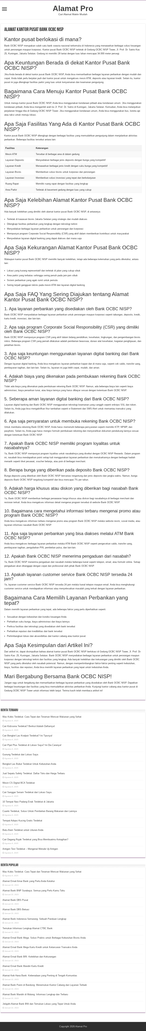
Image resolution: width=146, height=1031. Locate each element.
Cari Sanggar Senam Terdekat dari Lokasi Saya (26, 792)
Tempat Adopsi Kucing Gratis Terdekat (22, 820)
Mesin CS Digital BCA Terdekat (18, 782)
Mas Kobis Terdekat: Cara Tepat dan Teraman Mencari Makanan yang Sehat (41, 716)
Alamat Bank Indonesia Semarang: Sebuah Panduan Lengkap (34, 919)
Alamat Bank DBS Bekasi (15, 909)
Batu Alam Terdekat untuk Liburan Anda (22, 830)
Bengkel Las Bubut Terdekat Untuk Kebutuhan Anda (29, 764)
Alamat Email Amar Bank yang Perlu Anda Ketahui (28, 881)
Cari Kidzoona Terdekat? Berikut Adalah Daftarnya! (28, 726)
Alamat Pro (73, 8)
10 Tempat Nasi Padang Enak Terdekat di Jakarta (28, 801)
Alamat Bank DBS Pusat (15, 900)
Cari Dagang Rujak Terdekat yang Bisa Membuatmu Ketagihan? (35, 839)
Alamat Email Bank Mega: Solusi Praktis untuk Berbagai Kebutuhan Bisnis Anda (44, 937)
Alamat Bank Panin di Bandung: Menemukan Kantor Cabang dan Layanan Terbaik (44, 985)
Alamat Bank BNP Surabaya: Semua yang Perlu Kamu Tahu (33, 890)
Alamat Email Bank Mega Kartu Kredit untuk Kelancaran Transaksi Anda (39, 947)
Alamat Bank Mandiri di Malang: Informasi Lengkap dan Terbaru (35, 994)
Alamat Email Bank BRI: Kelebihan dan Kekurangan (29, 956)
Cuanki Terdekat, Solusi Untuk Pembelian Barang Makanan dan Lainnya (39, 811)
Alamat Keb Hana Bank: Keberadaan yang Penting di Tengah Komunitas (39, 975)
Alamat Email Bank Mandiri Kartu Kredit (23, 966)
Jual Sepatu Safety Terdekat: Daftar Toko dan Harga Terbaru (33, 773)
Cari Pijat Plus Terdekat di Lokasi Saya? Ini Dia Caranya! (31, 745)
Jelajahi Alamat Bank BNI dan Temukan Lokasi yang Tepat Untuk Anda (39, 1004)
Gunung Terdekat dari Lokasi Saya (20, 754)
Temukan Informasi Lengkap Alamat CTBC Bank (27, 928)
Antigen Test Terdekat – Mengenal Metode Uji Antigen (30, 849)
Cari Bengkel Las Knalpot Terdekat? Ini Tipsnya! (27, 735)
